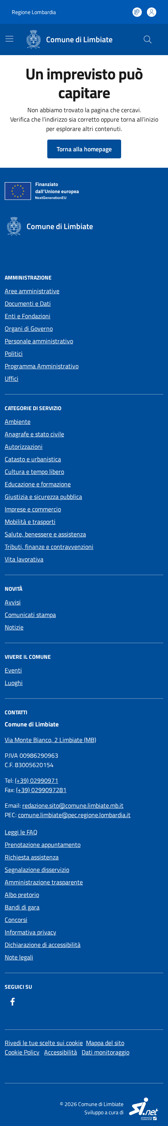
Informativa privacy (30, 932)
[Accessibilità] (137, 12)
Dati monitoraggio (105, 1052)
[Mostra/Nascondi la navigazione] (9, 38)
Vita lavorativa (24, 559)
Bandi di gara (22, 907)
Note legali (19, 957)
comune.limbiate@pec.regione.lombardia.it (74, 814)
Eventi (13, 670)
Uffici (11, 378)
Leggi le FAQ (21, 832)
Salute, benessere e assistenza (45, 534)
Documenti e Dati (28, 303)
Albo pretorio (22, 894)
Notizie (14, 627)
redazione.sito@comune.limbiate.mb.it (72, 805)
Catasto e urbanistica (33, 459)
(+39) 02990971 (36, 780)
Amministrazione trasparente (44, 882)
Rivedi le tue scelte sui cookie (44, 1042)
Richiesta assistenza (32, 857)
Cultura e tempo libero (34, 471)
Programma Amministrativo (42, 366)
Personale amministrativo (39, 341)
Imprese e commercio (33, 509)
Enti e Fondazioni (27, 316)
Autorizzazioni (24, 446)
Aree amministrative (32, 291)
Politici (14, 353)
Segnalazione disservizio (37, 869)
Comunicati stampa (30, 614)
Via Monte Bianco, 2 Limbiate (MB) (50, 739)
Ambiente (17, 421)
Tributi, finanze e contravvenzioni (49, 546)
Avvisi (13, 602)
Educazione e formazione (38, 484)
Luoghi (14, 682)
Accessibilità (60, 1052)
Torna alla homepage (84, 149)
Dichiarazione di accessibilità (42, 944)
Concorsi (16, 919)
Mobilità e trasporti (30, 521)
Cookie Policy (22, 1052)
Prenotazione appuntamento (42, 844)
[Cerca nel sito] (147, 39)
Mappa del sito (105, 1042)
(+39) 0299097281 (41, 789)
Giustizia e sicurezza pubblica (43, 496)
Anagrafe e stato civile (34, 434)
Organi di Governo (29, 328)
